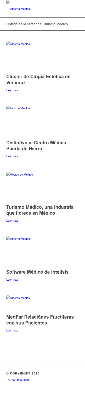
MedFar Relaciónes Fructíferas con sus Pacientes (40, 319)
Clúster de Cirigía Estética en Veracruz (38, 79)
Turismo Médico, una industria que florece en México (40, 210)
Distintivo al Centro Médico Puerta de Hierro (36, 145)
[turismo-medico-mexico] (42, 187)
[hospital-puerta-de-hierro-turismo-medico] (42, 121)
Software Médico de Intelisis (37, 271)
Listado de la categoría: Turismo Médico (37, 23)
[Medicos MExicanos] (42, 251)
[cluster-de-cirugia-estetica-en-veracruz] (42, 56)
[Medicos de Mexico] (42, 303)
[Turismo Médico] (35, 8)
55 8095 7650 (20, 380)
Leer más (12, 90)
